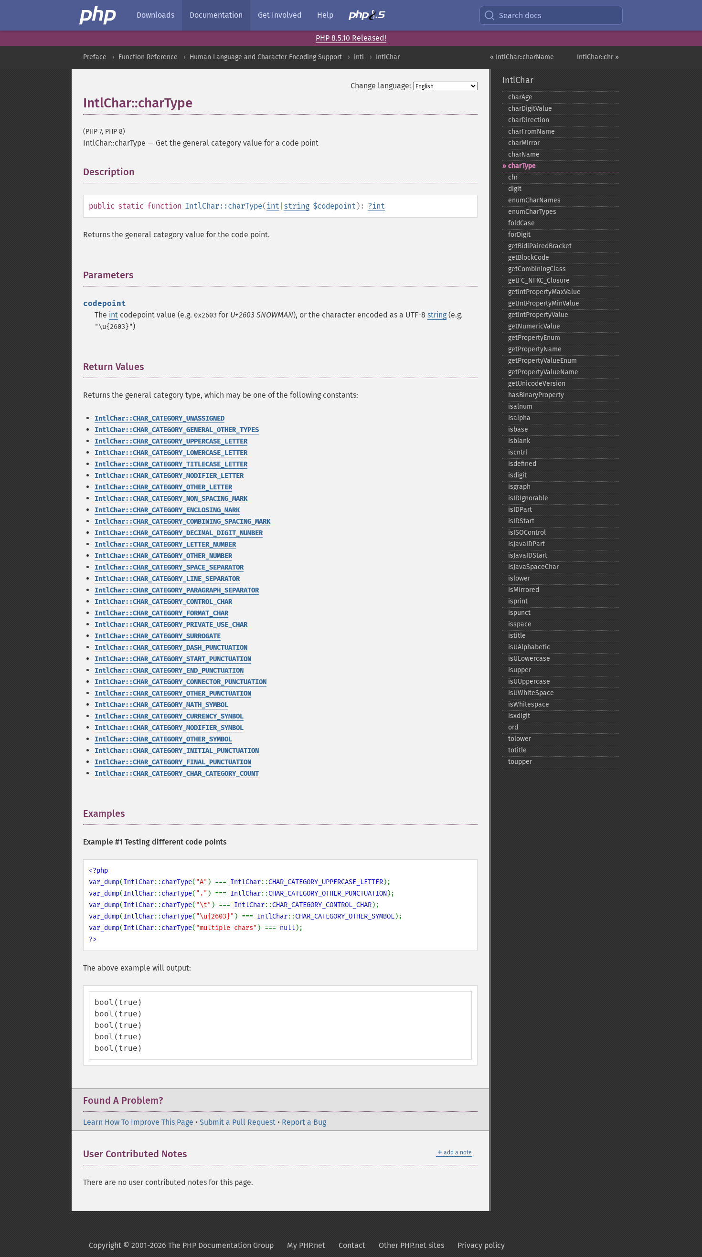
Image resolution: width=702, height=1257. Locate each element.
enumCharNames (534, 200)
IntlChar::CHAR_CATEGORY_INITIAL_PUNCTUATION (177, 751)
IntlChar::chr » (598, 57)
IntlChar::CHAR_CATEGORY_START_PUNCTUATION (173, 659)
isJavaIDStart (527, 555)
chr (513, 177)
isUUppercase (529, 681)
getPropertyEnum (534, 338)
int (272, 206)
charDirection (528, 120)
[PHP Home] (98, 15)
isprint (518, 601)
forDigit (519, 235)
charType (522, 166)
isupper (519, 670)
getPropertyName (535, 349)
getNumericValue (534, 326)
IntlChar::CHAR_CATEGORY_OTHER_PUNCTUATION (173, 693)
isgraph (519, 487)
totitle (517, 750)
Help (325, 15)
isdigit (517, 475)
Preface (94, 57)
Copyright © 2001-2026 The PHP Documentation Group (181, 1245)
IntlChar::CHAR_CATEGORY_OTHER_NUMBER (163, 556)
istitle (517, 636)
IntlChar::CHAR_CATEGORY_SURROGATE (158, 636)
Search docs (520, 15)
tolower (519, 739)
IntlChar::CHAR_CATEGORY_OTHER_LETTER (163, 487)
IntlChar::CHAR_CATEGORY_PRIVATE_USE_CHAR (171, 625)
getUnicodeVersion (536, 384)
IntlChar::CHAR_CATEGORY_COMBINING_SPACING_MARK (182, 522)
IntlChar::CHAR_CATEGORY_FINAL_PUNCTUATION (173, 762)
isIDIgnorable (528, 498)
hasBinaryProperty (536, 395)
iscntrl (517, 452)
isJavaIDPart (526, 544)
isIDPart (520, 510)
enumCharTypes (532, 212)
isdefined (522, 464)
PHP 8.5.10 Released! (351, 37)
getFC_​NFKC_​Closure (539, 280)
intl (359, 57)
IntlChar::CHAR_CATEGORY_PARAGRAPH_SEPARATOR (177, 590)
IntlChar (388, 57)
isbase (518, 429)
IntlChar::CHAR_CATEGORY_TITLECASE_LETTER (171, 464)
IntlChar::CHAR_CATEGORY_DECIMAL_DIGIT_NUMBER (179, 533)
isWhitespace (528, 704)
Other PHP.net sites (411, 1245)
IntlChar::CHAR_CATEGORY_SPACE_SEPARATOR (169, 567)
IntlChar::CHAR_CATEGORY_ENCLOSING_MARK (167, 510)
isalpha (519, 418)
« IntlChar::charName (522, 57)
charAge (520, 97)
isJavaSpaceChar (533, 567)
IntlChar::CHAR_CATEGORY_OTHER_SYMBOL (163, 739)
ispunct (519, 613)
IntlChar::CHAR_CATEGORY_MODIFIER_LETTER (169, 476)
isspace (520, 624)
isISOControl (527, 532)
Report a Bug (304, 1122)
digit (514, 189)
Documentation (216, 15)
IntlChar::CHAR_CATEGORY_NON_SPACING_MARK (171, 499)
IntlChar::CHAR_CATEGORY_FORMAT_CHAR (161, 613)
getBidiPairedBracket (540, 246)
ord (513, 727)
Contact (352, 1245)
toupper (520, 762)
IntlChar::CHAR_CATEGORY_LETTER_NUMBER (165, 544)
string (296, 206)
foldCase (521, 223)
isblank (519, 441)
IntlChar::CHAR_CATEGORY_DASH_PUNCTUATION (171, 648)
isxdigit (519, 716)
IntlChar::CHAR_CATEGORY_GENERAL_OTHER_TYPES (177, 430)
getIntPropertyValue (538, 315)
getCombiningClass (537, 269)
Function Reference (148, 57)
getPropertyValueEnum (542, 361)
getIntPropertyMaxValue (544, 292)
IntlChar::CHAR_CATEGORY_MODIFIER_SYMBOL (169, 728)
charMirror (524, 143)
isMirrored (523, 590)
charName (524, 154)
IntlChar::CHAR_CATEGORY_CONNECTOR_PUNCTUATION (180, 682)
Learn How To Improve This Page (138, 1122)
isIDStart (521, 521)
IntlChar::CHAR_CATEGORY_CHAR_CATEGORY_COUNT (177, 774)
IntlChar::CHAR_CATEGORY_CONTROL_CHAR (163, 602)
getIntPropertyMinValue (543, 303)
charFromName (531, 131)
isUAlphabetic (529, 647)
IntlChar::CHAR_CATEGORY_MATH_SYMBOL (161, 705)
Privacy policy (481, 1245)
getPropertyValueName (543, 372)
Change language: (381, 85)
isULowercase (529, 659)
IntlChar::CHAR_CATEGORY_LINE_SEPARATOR (167, 579)
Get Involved (280, 15)
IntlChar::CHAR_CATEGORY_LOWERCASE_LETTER (171, 453)
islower (519, 578)
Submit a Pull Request (238, 1122)
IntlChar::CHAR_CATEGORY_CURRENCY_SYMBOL (169, 716)
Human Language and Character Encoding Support (266, 57)
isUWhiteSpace (531, 693)
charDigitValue (530, 109)
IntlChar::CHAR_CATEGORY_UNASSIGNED (159, 418)
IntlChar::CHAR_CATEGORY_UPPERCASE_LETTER (171, 441)
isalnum (520, 406)
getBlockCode (528, 258)
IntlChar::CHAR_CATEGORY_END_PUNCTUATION (169, 670)
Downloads (155, 15)
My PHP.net (306, 1245)
